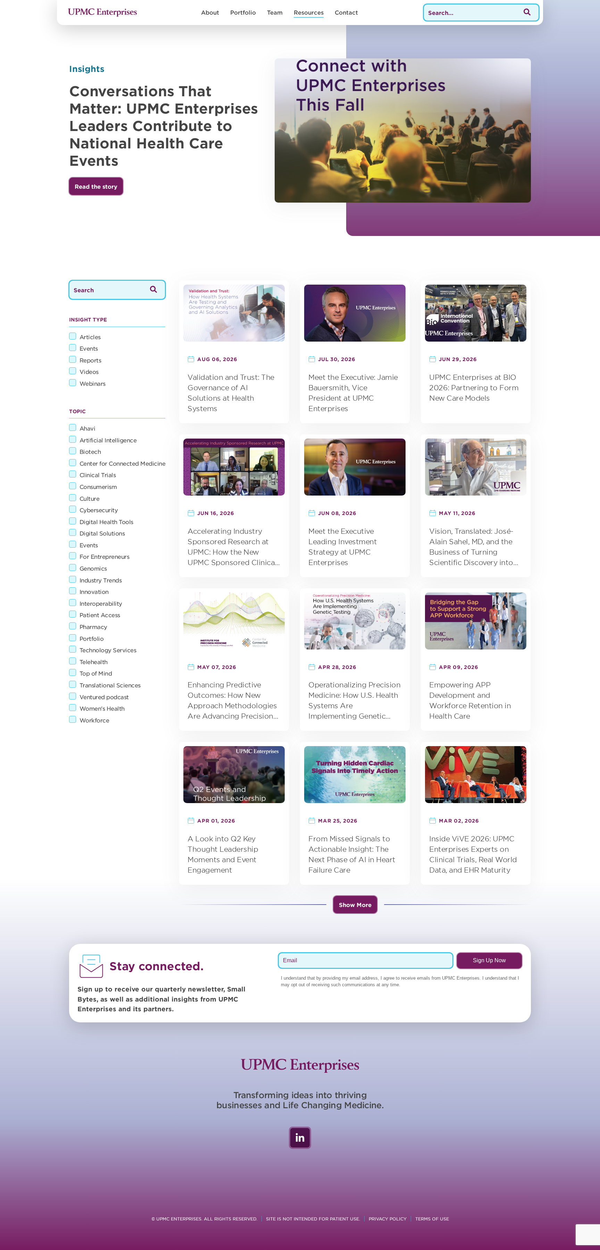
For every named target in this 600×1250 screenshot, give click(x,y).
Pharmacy (93, 626)
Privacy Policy (388, 1219)
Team (275, 12)
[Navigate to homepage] (102, 12)
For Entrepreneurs (105, 556)
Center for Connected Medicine (123, 463)
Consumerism (98, 486)
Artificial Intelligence (108, 439)
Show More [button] (355, 904)
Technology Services (108, 649)
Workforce (94, 720)
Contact (346, 12)
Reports (90, 360)
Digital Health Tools (106, 521)
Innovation (94, 591)
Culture (90, 498)
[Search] (527, 13)
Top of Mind (96, 673)
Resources (309, 12)
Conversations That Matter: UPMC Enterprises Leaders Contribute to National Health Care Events (163, 126)
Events (89, 348)
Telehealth (94, 661)
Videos (89, 371)
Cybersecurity (99, 509)
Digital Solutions (102, 533)
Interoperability (101, 603)
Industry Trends (101, 580)
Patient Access (100, 614)
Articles (90, 336)
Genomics (93, 568)
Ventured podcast (104, 696)
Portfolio (243, 12)
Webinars (93, 383)
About (210, 12)
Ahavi (87, 428)
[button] (96, 186)
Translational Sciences (110, 684)
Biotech (90, 451)
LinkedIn (300, 1137)
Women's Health (102, 708)
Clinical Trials (98, 474)
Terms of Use (432, 1219)
